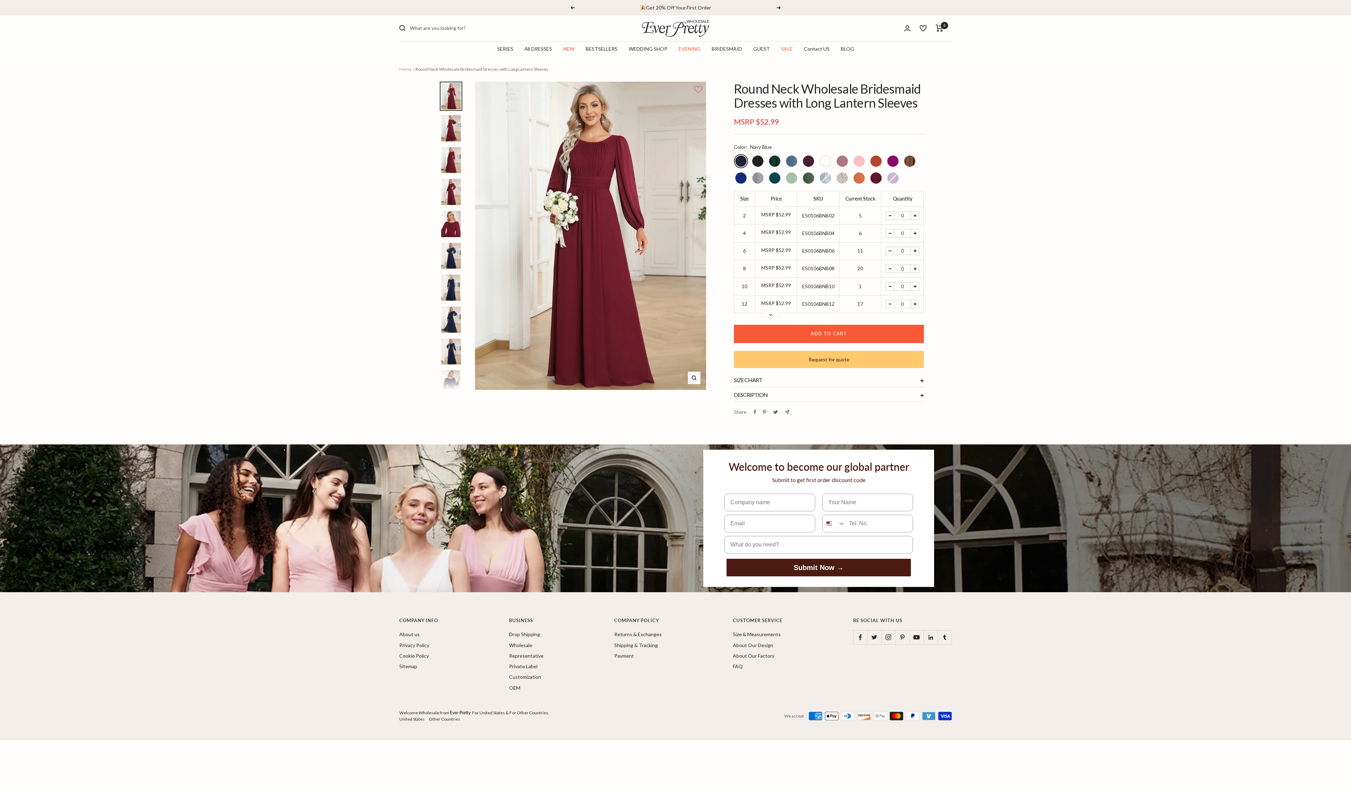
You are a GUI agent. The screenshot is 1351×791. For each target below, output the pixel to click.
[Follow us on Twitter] (874, 637)
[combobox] (462, 28)
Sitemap (408, 666)
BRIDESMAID (727, 49)
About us (409, 634)
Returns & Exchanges (638, 634)
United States (412, 719)
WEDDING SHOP (648, 49)
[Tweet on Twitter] (776, 412)
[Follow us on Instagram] (888, 637)
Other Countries (444, 719)
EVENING (689, 49)
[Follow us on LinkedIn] (931, 637)
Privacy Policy (414, 645)
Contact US (817, 49)
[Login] (907, 28)
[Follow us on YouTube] (916, 637)
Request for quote (828, 359)
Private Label (523, 666)
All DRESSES (538, 49)
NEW (569, 49)
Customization (525, 677)
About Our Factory (753, 656)
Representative (526, 656)
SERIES (505, 49)
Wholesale (520, 645)
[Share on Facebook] (755, 412)
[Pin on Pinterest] (764, 412)
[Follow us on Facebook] (860, 637)
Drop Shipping (524, 634)
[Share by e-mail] (787, 412)
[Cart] (939, 28)
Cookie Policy (414, 656)
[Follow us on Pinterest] (902, 637)
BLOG (847, 49)
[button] (698, 90)
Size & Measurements (757, 634)
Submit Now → (819, 567)
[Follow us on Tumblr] (945, 637)
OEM (514, 688)
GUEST (761, 49)
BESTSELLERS (601, 49)
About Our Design (753, 645)
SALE (787, 49)
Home (405, 69)
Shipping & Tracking (636, 645)
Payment (624, 656)
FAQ (738, 666)
